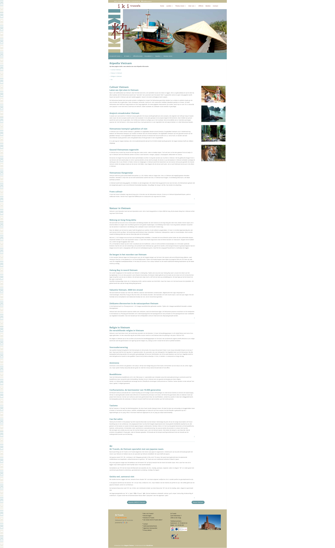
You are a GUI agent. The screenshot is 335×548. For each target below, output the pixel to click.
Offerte (200, 6)
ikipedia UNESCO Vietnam (136, 502)
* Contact (145, 524)
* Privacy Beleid (146, 530)
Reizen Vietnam (198, 502)
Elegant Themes (129, 545)
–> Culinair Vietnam (115, 70)
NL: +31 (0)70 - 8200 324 (121, 1)
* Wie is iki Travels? (148, 513)
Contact (215, 6)
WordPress (149, 545)
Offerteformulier (138, 56)
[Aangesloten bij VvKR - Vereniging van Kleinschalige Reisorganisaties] (174, 539)
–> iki (111, 79)
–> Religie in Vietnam (115, 76)
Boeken (208, 6)
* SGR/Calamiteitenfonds (149, 526)
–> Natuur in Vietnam (115, 73)
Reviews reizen (168, 56)
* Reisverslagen (146, 515)
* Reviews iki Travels (148, 518)
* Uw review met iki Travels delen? (152, 520)
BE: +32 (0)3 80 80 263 (134, 1)
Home (162, 6)
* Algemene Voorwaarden (149, 528)
